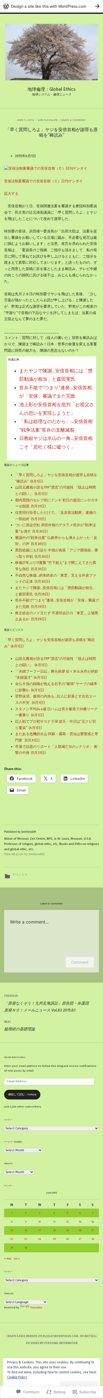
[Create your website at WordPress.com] (51, 6)
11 (54, 1221)
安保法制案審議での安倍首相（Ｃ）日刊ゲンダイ (43, 181)
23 (25, 1239)
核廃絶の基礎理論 (19, 1025)
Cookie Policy (17, 1377)
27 (80, 1239)
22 (11, 1239)
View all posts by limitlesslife (24, 854)
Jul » (17, 1258)
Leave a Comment (73, 120)
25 (54, 1239)
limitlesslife (48, 120)
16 (26, 1230)
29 (11, 1247)
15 (11, 1230)
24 (39, 1239)
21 (92, 1230)
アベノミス (19, 874)
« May (8, 1258)
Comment (79, 962)
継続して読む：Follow (22, 1094)
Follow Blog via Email (15, 1057)
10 (39, 1221)
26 (67, 1239)
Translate (36, 1307)
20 (80, 1230)
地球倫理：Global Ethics (51, 89)
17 (39, 1230)
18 (54, 1230)
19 (67, 1230)
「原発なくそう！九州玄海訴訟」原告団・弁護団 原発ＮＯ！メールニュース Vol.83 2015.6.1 (50, 1003)
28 (92, 1239)
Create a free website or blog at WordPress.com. (42, 1336)
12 (67, 1221)
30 (26, 1247)
